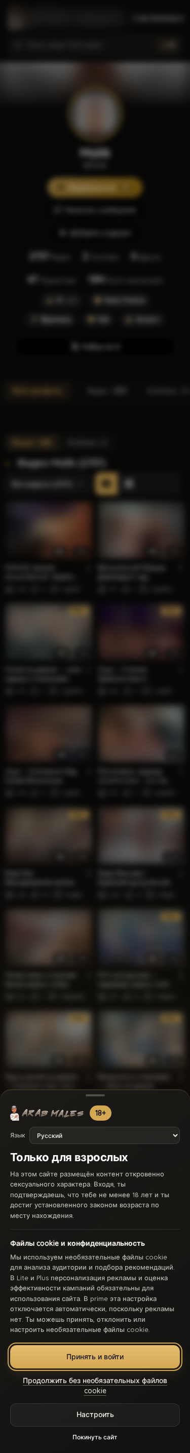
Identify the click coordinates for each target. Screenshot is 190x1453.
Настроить (95, 1414)
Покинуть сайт (95, 1437)
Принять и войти (95, 1356)
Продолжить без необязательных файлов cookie (95, 1385)
